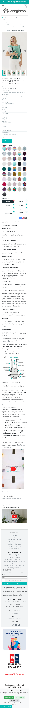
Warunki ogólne (14, 555)
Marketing (15, 704)
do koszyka (7, 141)
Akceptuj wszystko (9, 697)
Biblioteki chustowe (14, 544)
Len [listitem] (10, 209)
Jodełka (17, 26)
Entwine (21, 28)
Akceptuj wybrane (20, 697)
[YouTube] (14, 516)
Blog (14, 537)
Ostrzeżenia (5, 492)
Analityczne (15, 702)
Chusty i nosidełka (8, 19)
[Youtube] (16, 625)
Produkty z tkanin (8, 28)
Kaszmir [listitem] (10, 205)
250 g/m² (23, 26)
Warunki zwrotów (14, 557)
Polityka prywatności (14, 568)
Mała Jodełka (7, 30)
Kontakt (14, 535)
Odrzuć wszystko (14, 700)
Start (3, 17)
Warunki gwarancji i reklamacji (14, 559)
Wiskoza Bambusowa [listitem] (22, 213)
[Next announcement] (27, 2)
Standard (6, 26)
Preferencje (22, 702)
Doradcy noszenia (14, 542)
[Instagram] (13, 625)
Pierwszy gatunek (8, 24)
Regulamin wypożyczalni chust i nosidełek (14, 562)
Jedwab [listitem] (23, 201)
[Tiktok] (19, 625)
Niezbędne (7, 702)
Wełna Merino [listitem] (9, 212)
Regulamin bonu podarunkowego (14, 565)
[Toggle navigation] (8, 5)
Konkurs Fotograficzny (14, 546)
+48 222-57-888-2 (14, 613)
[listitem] (4, 149)
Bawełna (12, 26)
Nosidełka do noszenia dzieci (12, 17)
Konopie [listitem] (23, 205)
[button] (4, 50)
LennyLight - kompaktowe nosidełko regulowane (14, 21)
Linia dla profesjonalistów (19, 24)
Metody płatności (14, 548)
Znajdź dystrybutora (14, 539)
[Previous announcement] (1, 2)
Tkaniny (15, 28)
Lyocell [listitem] (23, 209)
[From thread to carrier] (13, 469)
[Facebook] (9, 625)
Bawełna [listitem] (10, 201)
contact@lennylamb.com (14, 618)
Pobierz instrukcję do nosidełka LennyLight (11, 498)
